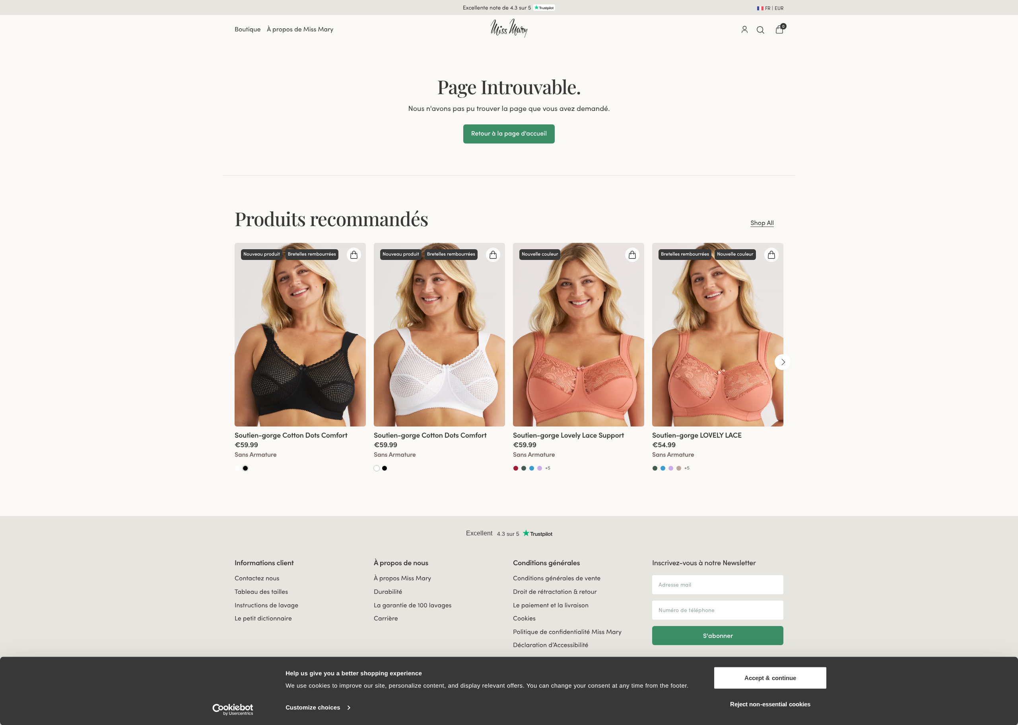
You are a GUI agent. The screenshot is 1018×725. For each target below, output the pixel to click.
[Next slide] (783, 362)
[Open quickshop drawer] (354, 255)
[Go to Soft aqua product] (531, 468)
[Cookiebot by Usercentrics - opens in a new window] (233, 709)
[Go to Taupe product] (678, 468)
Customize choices (313, 707)
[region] (509, 362)
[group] (300, 362)
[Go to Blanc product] (237, 468)
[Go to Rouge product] (515, 468)
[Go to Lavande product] (539, 468)
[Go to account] (744, 29)
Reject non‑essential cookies (770, 703)
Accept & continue (770, 678)
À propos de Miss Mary (300, 29)
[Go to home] (508, 28)
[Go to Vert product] (523, 468)
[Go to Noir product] (245, 468)
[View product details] (300, 449)
